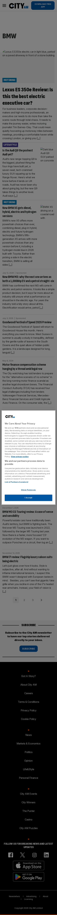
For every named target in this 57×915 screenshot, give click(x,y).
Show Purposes (28, 490)
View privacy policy (20, 457)
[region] (28, 457)
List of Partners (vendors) (16, 482)
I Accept (28, 498)
